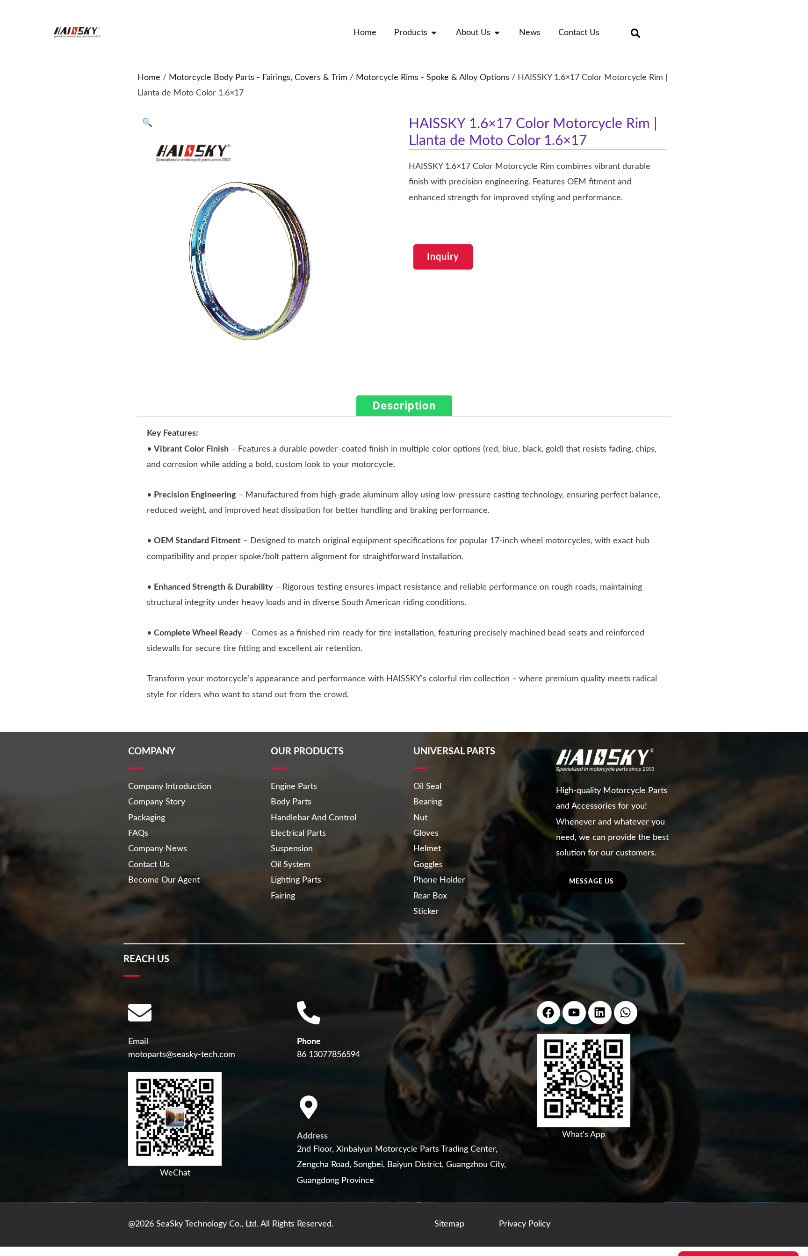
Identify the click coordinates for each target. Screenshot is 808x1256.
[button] (147, 123)
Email (138, 1041)
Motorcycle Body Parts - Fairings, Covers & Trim (258, 77)
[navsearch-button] (635, 32)
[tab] (404, 405)
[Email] (140, 1012)
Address (312, 1136)
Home (148, 77)
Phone (309, 1041)
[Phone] (308, 1012)
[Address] (308, 1107)
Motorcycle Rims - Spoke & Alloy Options (432, 77)
